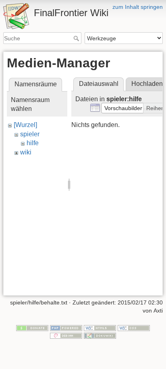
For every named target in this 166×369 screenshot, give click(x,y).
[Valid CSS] (134, 327)
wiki (25, 152)
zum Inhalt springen (137, 7)
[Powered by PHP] (66, 327)
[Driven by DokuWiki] (100, 335)
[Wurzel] (25, 124)
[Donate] (32, 327)
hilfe (33, 143)
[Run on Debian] (66, 335)
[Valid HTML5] (100, 327)
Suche (77, 38)
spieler (29, 134)
